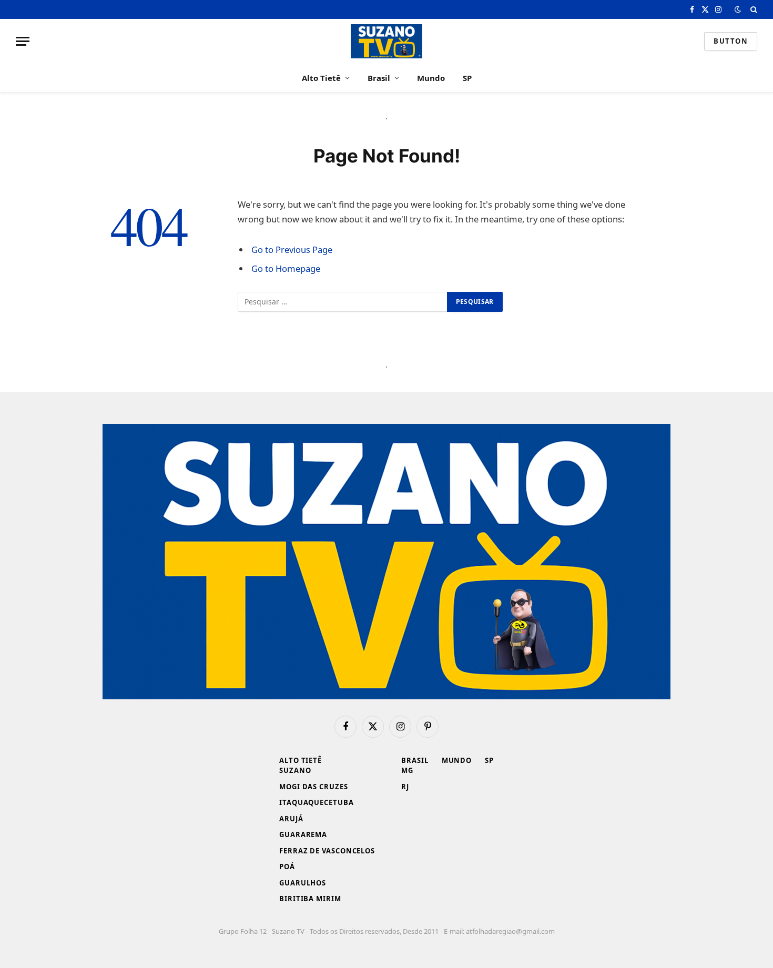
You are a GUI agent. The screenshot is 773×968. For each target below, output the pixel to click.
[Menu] (22, 41)
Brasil (379, 78)
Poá (287, 866)
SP (467, 78)
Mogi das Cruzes (313, 786)
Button (731, 41)
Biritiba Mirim (310, 898)
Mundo (431, 78)
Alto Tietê (321, 78)
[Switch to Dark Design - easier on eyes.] (738, 9)
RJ (405, 786)
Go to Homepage (285, 268)
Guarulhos (302, 883)
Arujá (291, 818)
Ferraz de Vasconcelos (327, 850)
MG (407, 770)
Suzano (295, 770)
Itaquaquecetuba (316, 802)
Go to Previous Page (291, 249)
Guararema (303, 834)
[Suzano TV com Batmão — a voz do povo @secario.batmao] (386, 41)
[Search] (752, 9)
